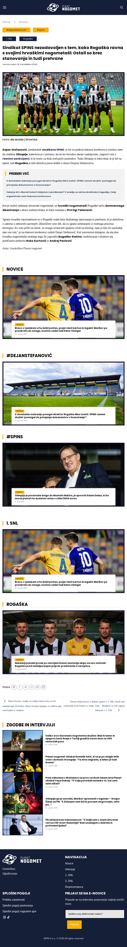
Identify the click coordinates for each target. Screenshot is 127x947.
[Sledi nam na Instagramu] (4, 917)
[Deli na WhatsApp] (14, 687)
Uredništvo (8, 869)
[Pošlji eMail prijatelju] (31, 687)
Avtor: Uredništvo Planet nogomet (22, 248)
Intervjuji (70, 869)
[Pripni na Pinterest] (37, 687)
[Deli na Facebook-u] (19, 687)
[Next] (120, 309)
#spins (41, 30)
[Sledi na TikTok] (8, 917)
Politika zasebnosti (13, 899)
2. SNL (69, 880)
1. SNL (9, 38)
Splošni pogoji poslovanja (17, 905)
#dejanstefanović (16, 30)
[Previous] (7, 309)
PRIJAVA (74, 924)
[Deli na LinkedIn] (43, 687)
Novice (23, 22)
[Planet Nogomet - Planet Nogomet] (63, 7)
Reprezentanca (74, 886)
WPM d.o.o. (50, 938)
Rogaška (28, 38)
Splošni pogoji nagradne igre (19, 911)
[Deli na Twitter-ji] (25, 687)
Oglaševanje (9, 873)
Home (6, 22)
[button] (4, 7)
